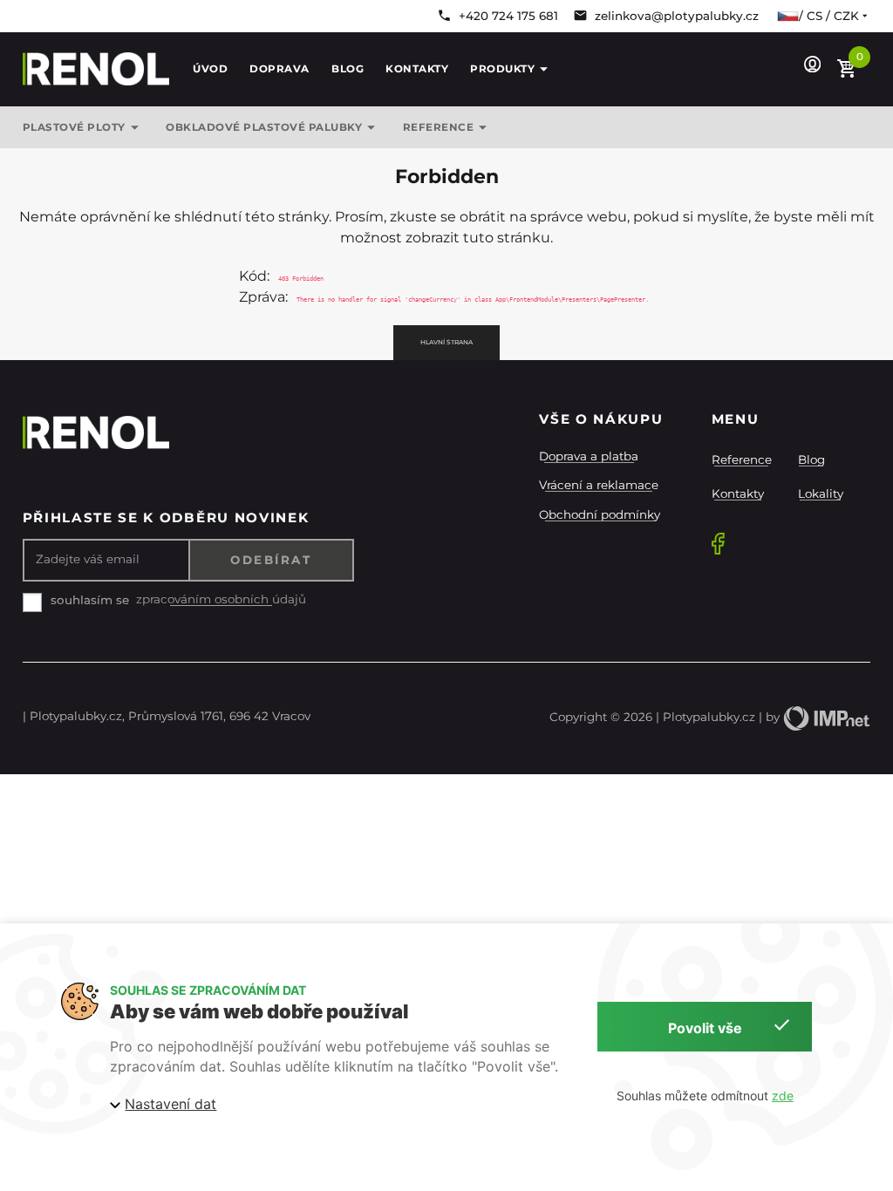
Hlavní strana (446, 342)
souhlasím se (90, 600)
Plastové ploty (74, 127)
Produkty (502, 69)
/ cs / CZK (829, 16)
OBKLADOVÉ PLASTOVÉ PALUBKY (264, 127)
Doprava (279, 69)
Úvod (210, 69)
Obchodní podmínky (599, 514)
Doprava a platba (588, 456)
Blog (347, 69)
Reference (742, 459)
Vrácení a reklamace (598, 485)
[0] (847, 69)
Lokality (820, 493)
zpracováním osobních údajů (221, 599)
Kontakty (416, 69)
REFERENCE (438, 127)
